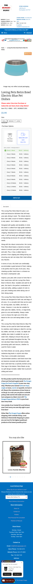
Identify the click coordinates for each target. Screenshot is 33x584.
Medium (11, 121)
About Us (16, 508)
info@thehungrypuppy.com (18, 546)
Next (29, 458)
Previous (3, 458)
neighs (3, 388)
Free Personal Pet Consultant (16, 517)
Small (4, 121)
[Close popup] (22, 563)
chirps (27, 385)
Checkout (29, 33)
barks (21, 385)
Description (6, 206)
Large (18, 121)
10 (24, 476)
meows (14, 388)
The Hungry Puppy (15, 413)
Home (2, 48)
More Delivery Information (16, 501)
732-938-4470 (24, 17)
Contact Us (16, 511)
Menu (5, 33)
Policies (16, 514)
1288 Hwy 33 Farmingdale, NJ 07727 (24, 8)
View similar (7, 574)
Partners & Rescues (16, 520)
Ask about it (17, 574)
